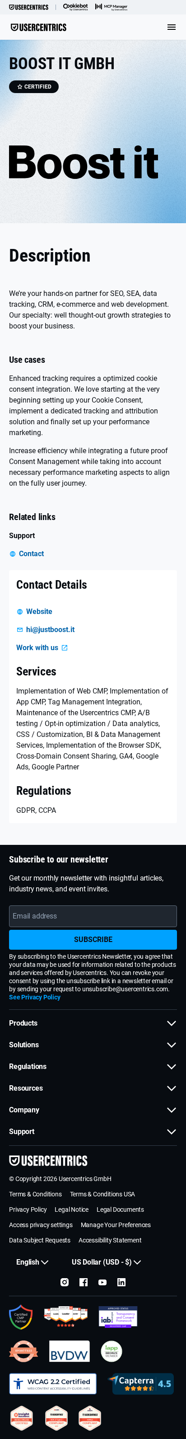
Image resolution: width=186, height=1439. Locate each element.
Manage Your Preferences (116, 1224)
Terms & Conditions (35, 1194)
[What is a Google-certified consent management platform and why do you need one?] (21, 1317)
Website (39, 611)
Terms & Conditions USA (102, 1194)
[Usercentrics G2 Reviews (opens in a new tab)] (66, 1317)
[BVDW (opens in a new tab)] (69, 1351)
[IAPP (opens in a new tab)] (111, 1351)
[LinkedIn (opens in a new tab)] (121, 1282)
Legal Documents (120, 1209)
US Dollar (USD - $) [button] (102, 1262)
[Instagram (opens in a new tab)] (64, 1282)
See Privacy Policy (34, 997)
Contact (31, 553)
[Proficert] (21, 1418)
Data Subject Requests (39, 1240)
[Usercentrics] (28, 7)
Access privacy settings (40, 1224)
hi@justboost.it (50, 629)
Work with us (37, 647)
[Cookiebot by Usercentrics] (75, 7)
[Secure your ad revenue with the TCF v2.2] (118, 1317)
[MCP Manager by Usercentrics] (111, 7)
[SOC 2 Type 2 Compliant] (56, 1418)
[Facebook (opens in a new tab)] (83, 1282)
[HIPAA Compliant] (90, 1418)
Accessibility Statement (110, 1240)
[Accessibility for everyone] (53, 1384)
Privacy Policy (27, 1209)
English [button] (27, 1262)
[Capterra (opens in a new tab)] (140, 1384)
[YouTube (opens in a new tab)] (102, 1282)
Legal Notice (71, 1209)
